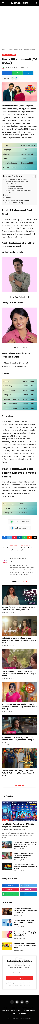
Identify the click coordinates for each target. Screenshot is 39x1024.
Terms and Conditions (12, 1008)
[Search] (36, 3)
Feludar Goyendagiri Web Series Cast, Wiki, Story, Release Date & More (25, 910)
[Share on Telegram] (28, 73)
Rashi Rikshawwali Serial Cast (15, 179)
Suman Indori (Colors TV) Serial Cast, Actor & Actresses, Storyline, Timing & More (18, 739)
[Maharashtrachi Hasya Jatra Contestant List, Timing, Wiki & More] (7, 946)
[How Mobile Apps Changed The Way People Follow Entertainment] (19, 811)
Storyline (8, 198)
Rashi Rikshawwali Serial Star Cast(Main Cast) (17, 183)
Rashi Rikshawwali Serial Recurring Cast (20, 191)
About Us (5, 1011)
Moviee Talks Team (14, 68)
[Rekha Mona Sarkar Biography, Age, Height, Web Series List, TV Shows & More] (7, 934)
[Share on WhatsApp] (17, 73)
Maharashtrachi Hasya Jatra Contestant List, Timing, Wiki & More (25, 945)
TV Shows (9, 49)
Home (3, 49)
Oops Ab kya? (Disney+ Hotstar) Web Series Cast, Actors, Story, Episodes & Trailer (25, 844)
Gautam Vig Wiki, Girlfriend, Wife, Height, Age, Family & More (24, 922)
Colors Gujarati (17, 49)
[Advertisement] (19, 27)
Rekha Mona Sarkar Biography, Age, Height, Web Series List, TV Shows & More (25, 934)
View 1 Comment (19, 785)
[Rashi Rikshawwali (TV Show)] (19, 100)
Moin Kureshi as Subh (16, 186)
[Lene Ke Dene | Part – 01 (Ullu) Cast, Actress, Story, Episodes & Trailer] (7, 866)
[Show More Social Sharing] (35, 73)
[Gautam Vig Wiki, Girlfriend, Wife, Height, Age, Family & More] (7, 922)
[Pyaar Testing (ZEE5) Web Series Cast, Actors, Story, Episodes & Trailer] (7, 855)
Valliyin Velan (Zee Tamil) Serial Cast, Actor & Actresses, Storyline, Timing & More (18, 773)
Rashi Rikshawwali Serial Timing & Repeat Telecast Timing (17, 201)
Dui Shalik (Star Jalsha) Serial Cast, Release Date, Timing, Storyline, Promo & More (19, 640)
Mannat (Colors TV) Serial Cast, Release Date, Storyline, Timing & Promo (18, 608)
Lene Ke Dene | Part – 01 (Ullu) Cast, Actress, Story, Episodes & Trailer (25, 866)
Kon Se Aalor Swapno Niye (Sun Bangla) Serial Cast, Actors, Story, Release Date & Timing (19, 706)
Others (5, 820)
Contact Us (15, 1011)
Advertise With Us (19, 1013)
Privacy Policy (18, 985)
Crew (7, 195)
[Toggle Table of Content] (33, 176)
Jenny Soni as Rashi (16, 188)
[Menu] (3, 3)
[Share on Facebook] (7, 73)
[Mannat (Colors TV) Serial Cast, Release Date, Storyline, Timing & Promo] (19, 595)
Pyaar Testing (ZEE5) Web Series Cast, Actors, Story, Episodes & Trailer (23, 855)
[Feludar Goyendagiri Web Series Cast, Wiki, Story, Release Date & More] (7, 911)
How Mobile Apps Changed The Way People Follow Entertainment (18, 825)
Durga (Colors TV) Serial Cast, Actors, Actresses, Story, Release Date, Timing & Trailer (19, 673)
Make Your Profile (28, 1011)
